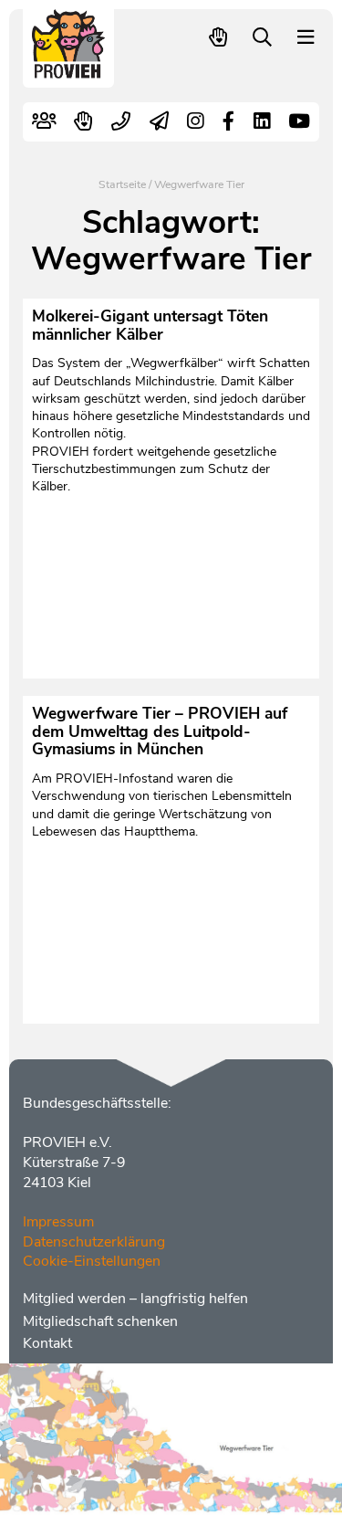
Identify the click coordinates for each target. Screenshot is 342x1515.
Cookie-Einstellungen (92, 1261)
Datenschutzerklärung (94, 1242)
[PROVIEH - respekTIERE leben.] (69, 70)
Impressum (58, 1222)
